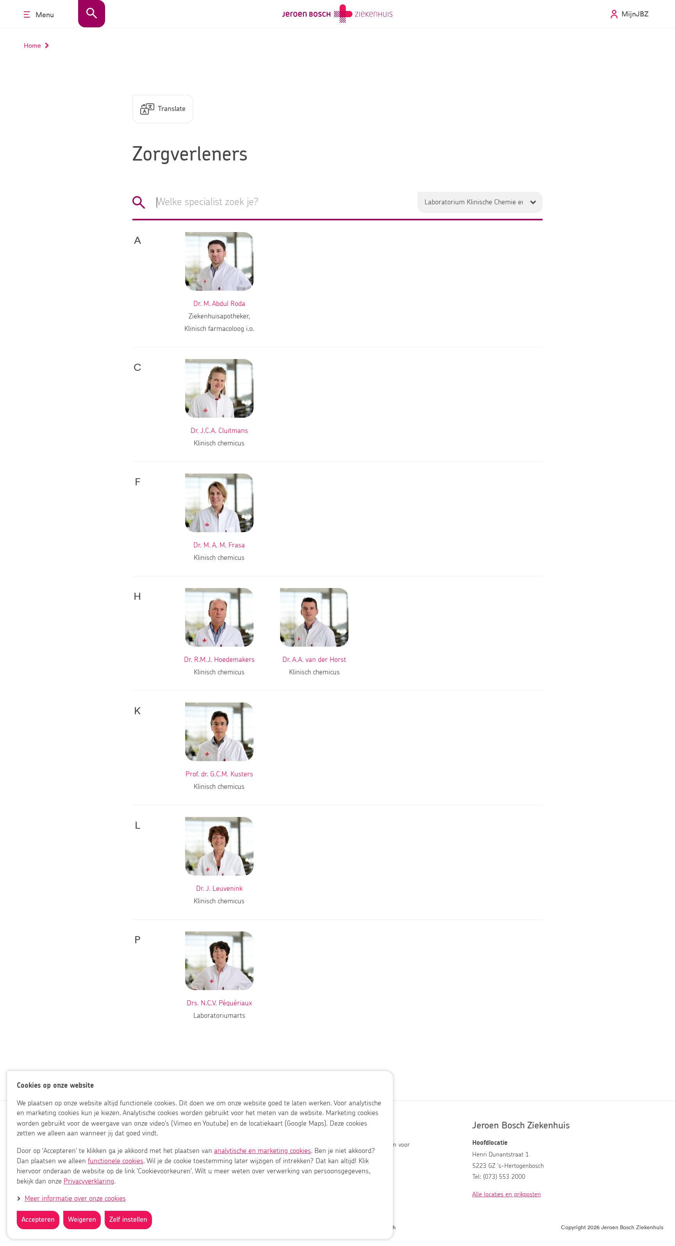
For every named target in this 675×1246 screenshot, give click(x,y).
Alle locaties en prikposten (506, 1194)
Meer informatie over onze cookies (75, 1198)
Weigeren (82, 1219)
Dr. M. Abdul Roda (219, 303)
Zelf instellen (128, 1219)
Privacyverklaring (89, 1181)
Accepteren (38, 1219)
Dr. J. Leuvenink (219, 888)
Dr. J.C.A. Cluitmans (219, 430)
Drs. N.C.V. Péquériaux (219, 1003)
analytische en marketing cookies (262, 1151)
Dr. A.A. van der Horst (314, 659)
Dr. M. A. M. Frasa (219, 545)
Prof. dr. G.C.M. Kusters (219, 774)
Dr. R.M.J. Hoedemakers (219, 659)
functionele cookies (115, 1161)
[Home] (337, 13)
